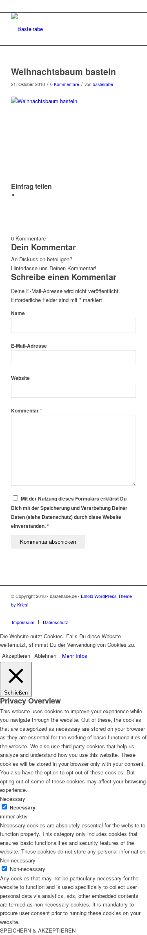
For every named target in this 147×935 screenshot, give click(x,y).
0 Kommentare (64, 84)
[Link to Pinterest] (130, 613)
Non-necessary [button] (18, 860)
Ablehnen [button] (45, 655)
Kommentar (26, 410)
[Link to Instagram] (117, 613)
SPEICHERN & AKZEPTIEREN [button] (38, 930)
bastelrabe (103, 84)
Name (18, 313)
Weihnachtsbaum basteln (63, 71)
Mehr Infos (74, 655)
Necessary (23, 807)
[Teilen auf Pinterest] (21, 195)
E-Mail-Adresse (29, 345)
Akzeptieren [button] (16, 655)
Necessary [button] (12, 799)
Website (20, 378)
